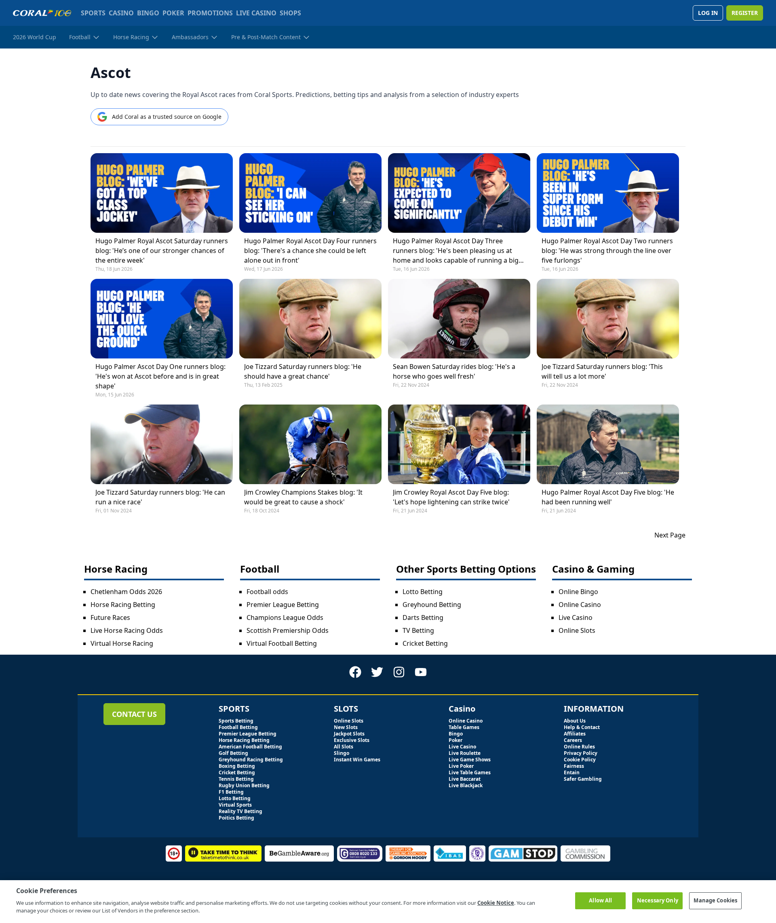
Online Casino (580, 604)
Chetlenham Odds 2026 (126, 591)
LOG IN (708, 13)
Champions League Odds (285, 617)
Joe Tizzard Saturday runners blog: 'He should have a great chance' (302, 371)
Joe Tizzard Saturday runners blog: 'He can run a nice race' (160, 497)
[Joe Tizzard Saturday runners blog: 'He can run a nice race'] (162, 444)
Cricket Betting (425, 643)
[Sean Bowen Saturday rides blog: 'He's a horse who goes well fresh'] (459, 318)
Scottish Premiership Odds (288, 630)
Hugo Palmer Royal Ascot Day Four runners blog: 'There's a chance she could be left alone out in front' (310, 250)
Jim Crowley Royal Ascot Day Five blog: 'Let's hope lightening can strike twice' (451, 497)
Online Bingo (578, 591)
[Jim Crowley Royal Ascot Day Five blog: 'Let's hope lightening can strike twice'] (459, 444)
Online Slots (577, 630)
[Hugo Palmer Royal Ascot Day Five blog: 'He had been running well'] (608, 444)
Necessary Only (657, 900)
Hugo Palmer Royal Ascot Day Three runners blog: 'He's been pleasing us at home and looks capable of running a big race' (456, 250)
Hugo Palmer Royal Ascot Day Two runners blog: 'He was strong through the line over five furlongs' (607, 250)
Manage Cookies (715, 900)
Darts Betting (423, 617)
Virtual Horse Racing (122, 643)
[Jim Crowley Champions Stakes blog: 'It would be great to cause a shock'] (310, 444)
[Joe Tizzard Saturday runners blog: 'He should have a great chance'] (310, 318)
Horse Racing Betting (123, 604)
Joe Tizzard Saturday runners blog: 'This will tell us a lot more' (602, 371)
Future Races (110, 617)
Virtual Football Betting (282, 643)
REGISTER (745, 13)
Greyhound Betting (432, 604)
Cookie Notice (495, 902)
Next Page (669, 535)
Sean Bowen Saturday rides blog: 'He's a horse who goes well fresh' (454, 371)
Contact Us (134, 714)
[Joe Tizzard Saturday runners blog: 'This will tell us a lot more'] (608, 318)
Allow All (600, 900)
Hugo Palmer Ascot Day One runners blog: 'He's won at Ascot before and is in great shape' (160, 376)
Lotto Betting (423, 591)
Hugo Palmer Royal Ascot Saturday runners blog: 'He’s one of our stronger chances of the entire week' (161, 250)
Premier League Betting (283, 604)
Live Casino (576, 617)
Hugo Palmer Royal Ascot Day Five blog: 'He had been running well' (608, 497)
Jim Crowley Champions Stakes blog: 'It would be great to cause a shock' (303, 497)
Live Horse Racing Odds (127, 630)
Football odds (267, 591)
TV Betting (418, 630)
